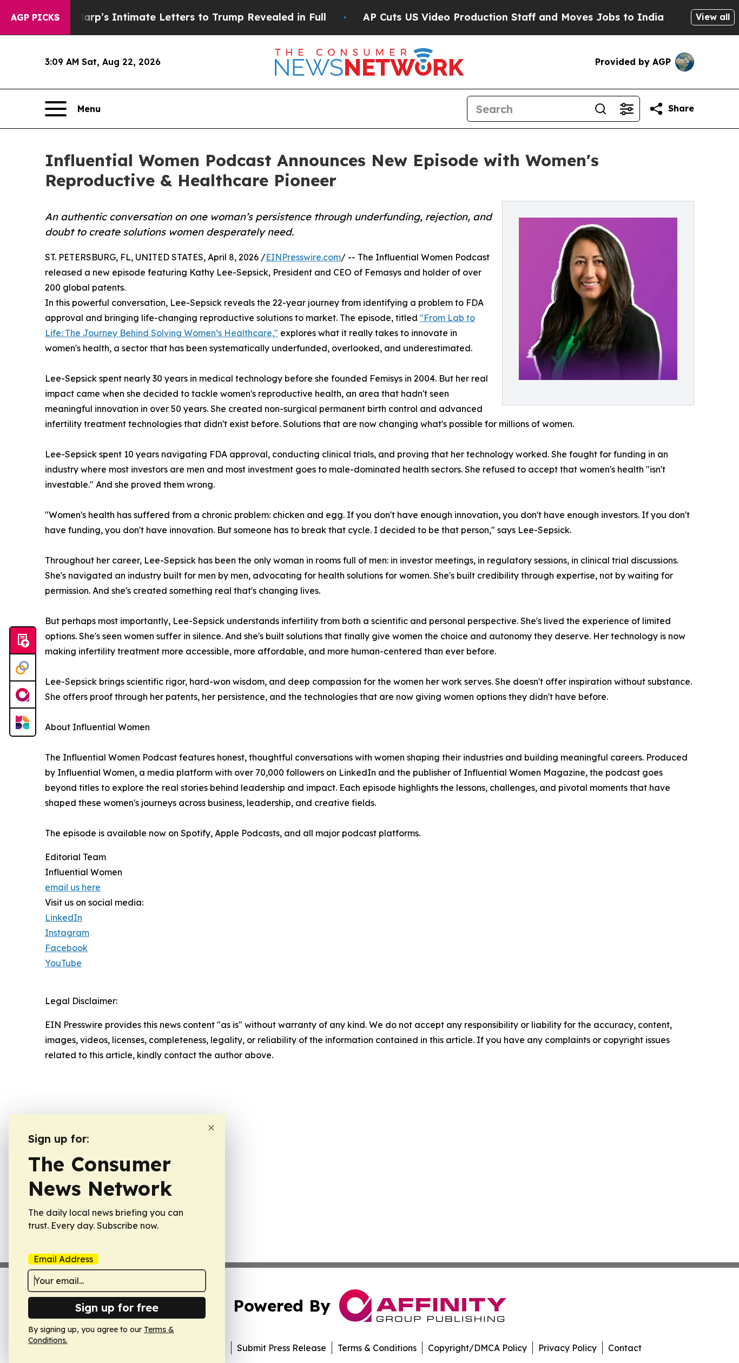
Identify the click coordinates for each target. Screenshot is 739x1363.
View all (713, 16)
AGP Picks (35, 17)
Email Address (63, 1259)
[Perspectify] (22, 668)
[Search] (600, 108)
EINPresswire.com (303, 257)
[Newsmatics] (22, 722)
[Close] (211, 1128)
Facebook (66, 947)
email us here (73, 887)
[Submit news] (22, 640)
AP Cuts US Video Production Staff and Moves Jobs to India (513, 17)
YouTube (63, 963)
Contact (625, 1347)
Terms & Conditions (377, 1347)
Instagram (67, 932)
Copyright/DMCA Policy (477, 1347)
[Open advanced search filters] (626, 108)
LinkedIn (63, 917)
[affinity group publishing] (22, 695)
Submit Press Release (281, 1347)
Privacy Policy (567, 1347)
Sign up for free (117, 1307)
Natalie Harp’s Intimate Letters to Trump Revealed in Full (181, 17)
